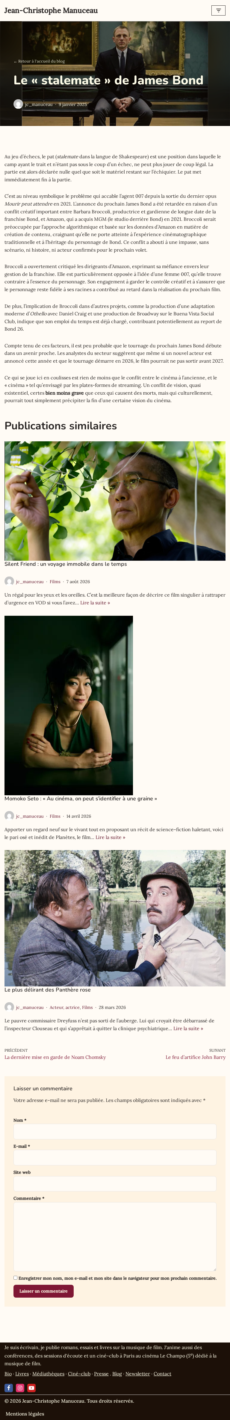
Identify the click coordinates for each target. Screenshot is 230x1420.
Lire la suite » (95, 603)
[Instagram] (20, 1388)
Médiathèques (48, 1374)
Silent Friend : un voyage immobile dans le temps (65, 564)
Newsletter (137, 1374)
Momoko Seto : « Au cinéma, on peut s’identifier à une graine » (80, 798)
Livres (22, 1374)
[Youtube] (31, 1388)
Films (55, 581)
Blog (117, 1374)
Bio (8, 1374)
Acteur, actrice (65, 1007)
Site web (22, 1172)
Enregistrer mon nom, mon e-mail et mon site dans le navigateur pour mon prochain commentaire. (118, 1278)
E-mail (21, 1146)
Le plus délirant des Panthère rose (47, 989)
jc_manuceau (39, 104)
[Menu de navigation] (218, 10)
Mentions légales (25, 1414)
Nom (19, 1120)
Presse (101, 1374)
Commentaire (28, 1198)
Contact (162, 1374)
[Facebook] (8, 1388)
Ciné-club (79, 1374)
